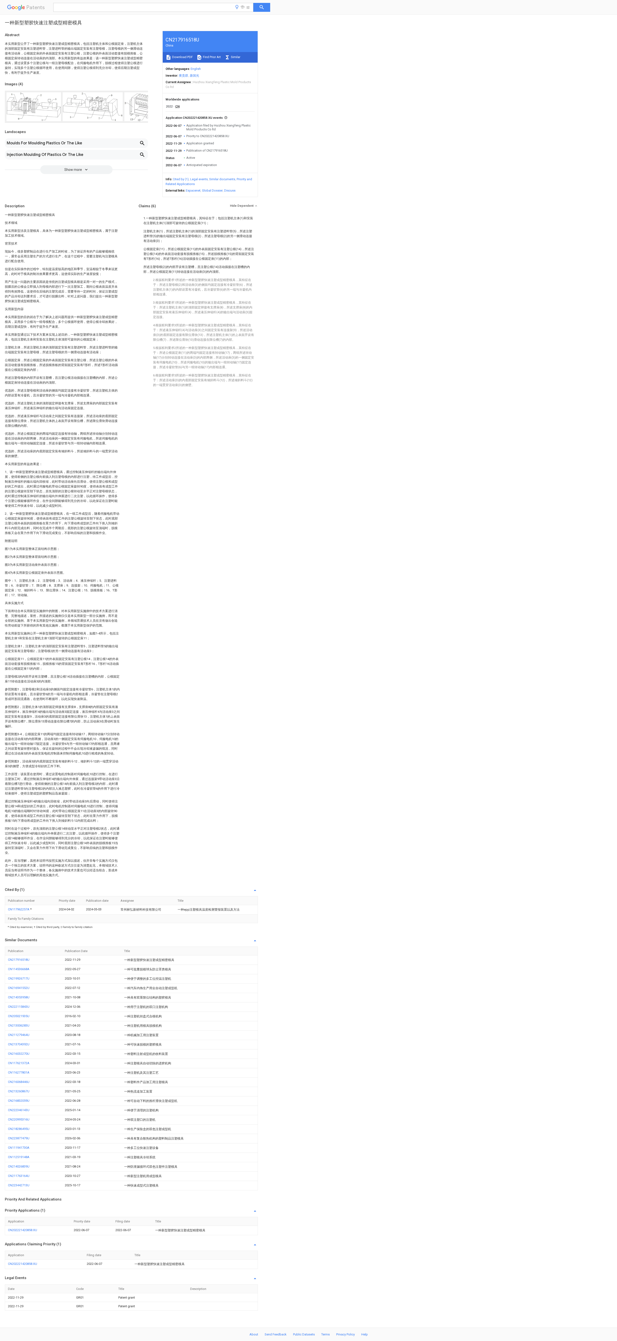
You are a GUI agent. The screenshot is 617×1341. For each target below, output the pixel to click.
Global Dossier (212, 190)
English (196, 69)
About (253, 1334)
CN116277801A (18, 1072)
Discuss (229, 190)
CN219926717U (18, 978)
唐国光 (194, 75)
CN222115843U (18, 1006)
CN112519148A (18, 1157)
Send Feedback (276, 1334)
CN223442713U (18, 1185)
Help (364, 1334)
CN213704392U (18, 1044)
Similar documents (222, 179)
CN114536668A (18, 969)
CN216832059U (18, 1100)
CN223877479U (18, 1138)
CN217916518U (18, 959)
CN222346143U (18, 1110)
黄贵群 (183, 75)
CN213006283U (18, 1025)
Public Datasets (304, 1334)
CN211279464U (18, 1035)
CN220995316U (18, 1119)
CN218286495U (18, 1129)
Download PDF (182, 57)
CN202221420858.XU (22, 1230)
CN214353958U (18, 997)
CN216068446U (18, 1082)
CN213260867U (18, 1091)
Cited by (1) (181, 179)
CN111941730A (18, 1147)
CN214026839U (18, 1166)
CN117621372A (18, 1063)
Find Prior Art (211, 57)
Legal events (199, 179)
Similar (235, 57)
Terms (325, 1334)
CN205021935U (18, 1016)
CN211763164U (18, 1176)
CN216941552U (18, 988)
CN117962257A (19, 909)
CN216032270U (18, 1053)
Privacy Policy (345, 1334)
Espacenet (193, 190)
